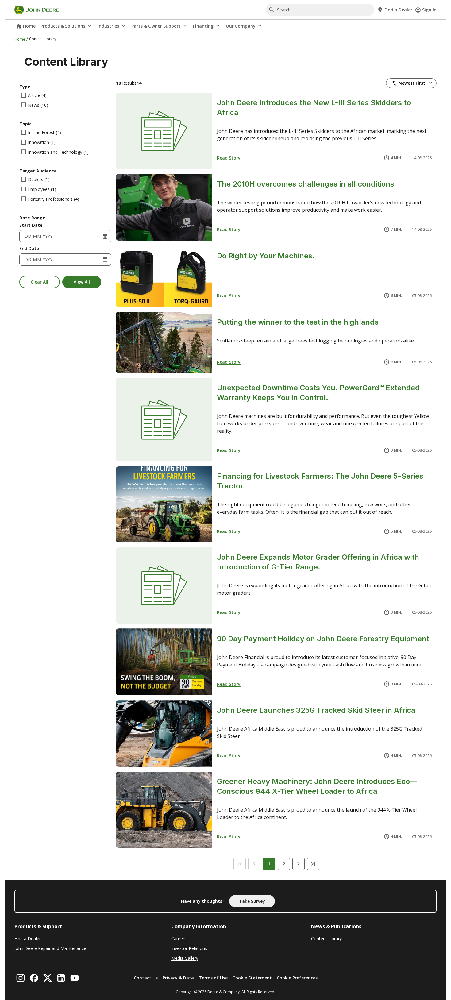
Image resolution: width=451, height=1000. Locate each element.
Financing (203, 26)
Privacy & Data (178, 978)
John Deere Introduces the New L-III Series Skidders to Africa (314, 107)
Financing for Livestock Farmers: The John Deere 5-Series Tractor (320, 481)
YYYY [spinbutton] (48, 236)
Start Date (30, 225)
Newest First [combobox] (412, 83)
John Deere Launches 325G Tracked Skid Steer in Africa (316, 710)
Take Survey (252, 901)
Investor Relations (189, 948)
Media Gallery (184, 958)
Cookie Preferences (297, 978)
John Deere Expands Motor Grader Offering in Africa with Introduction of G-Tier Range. (318, 562)
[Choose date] (105, 236)
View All (82, 282)
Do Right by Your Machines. (266, 255)
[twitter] (47, 978)
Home (29, 26)
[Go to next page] (298, 864)
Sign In (429, 10)
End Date (29, 248)
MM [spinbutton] (37, 236)
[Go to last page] (313, 864)
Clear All (39, 282)
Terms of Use (213, 978)
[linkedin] (61, 978)
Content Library (326, 938)
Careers (179, 938)
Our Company (241, 26)
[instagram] (20, 978)
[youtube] (74, 978)
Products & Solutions (62, 26)
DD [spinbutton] (28, 236)
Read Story (229, 158)
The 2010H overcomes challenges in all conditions (305, 184)
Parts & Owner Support (156, 26)
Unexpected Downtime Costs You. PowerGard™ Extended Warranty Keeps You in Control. (318, 392)
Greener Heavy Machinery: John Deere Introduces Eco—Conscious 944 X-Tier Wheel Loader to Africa (317, 786)
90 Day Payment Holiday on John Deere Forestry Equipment (323, 638)
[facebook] (34, 978)
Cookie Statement (252, 978)
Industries (108, 26)
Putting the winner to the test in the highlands (298, 322)
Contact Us (146, 978)
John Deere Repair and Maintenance (50, 948)
